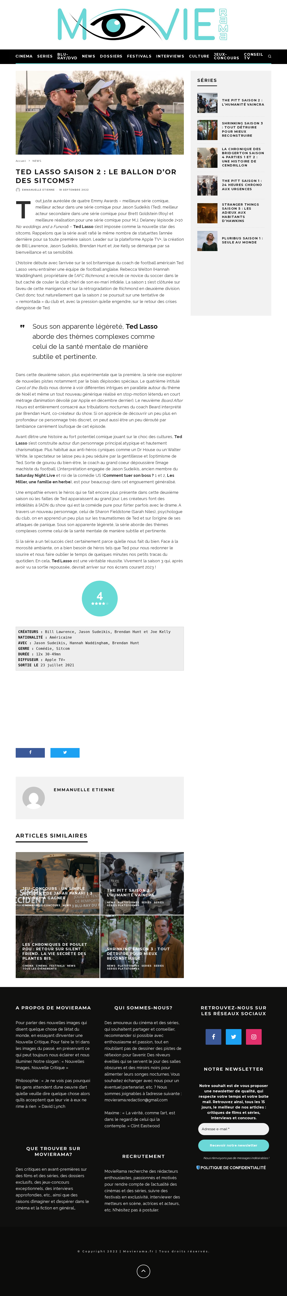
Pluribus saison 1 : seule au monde (242, 240)
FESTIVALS (139, 56)
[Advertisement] (100, 710)
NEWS (89, 56)
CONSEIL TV (253, 56)
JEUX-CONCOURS (226, 56)
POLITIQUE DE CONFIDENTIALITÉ (233, 1167)
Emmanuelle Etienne (38, 189)
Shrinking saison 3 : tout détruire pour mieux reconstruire (242, 129)
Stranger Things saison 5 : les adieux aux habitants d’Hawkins (240, 212)
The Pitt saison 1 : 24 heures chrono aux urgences (242, 185)
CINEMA (24, 56)
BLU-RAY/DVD (67, 56)
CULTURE (199, 56)
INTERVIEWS (170, 56)
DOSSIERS (111, 56)
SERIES (45, 56)
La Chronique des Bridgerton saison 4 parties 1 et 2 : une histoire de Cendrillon (243, 157)
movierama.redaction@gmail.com (135, 1100)
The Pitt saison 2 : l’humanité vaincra (243, 102)
